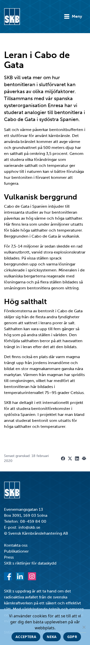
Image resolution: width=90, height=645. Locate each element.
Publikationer (16, 551)
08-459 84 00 (33, 521)
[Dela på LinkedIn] (77, 458)
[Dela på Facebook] (63, 458)
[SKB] (12, 490)
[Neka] (83, 627)
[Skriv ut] (84, 458)
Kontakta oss (16, 545)
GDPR (72, 636)
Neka (51, 636)
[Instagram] (32, 576)
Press (9, 557)
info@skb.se (29, 527)
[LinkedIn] (20, 576)
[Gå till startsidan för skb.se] (12, 16)
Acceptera (26, 636)
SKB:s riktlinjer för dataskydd (30, 563)
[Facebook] (8, 576)
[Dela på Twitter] (70, 458)
